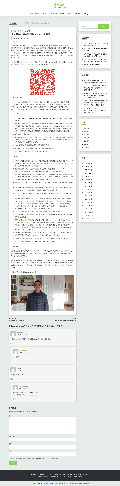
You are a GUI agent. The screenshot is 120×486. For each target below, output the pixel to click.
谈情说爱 (27, 31)
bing (85, 80)
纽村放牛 (60, 4)
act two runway (89, 108)
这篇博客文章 (27, 220)
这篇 (49, 220)
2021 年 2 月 (88, 209)
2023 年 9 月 (88, 192)
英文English (86, 14)
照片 (69, 109)
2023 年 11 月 (88, 189)
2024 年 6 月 (88, 183)
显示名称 (12, 437)
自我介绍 (38, 14)
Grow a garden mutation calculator (94, 101)
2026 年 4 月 (88, 163)
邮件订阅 (54, 14)
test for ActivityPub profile (92, 64)
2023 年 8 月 (88, 196)
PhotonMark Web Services (45, 483)
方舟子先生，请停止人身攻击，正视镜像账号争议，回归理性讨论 (96, 88)
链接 (31, 201)
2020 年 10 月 (88, 218)
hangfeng (25, 38)
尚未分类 (86, 138)
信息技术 (86, 128)
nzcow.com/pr (28, 62)
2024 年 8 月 (88, 179)
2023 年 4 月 (88, 205)
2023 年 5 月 (88, 202)
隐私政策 (77, 14)
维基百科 (55, 193)
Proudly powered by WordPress (48, 477)
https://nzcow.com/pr (32, 64)
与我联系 (61, 14)
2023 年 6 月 (88, 199)
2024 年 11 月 (88, 176)
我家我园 (20, 31)
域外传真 (86, 134)
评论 (10, 416)
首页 (31, 14)
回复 (11, 343)
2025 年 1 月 (88, 170)
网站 (10, 451)
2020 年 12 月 (88, 212)
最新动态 (46, 14)
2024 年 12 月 (88, 173)
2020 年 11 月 (88, 215)
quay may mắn (88, 86)
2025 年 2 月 (88, 166)
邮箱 (10, 444)
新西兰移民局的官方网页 (55, 163)
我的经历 (86, 144)
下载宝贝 (69, 14)
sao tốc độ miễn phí (90, 93)
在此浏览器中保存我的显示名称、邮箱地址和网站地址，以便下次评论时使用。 (35, 458)
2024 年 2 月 (88, 186)
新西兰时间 (40, 253)
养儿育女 (14, 31)
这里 (58, 201)
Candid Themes (77, 477)
